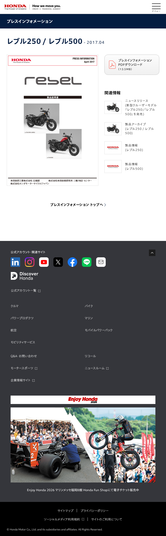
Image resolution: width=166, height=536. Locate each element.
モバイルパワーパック (99, 330)
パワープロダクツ (22, 318)
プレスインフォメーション (30, 21)
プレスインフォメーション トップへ (76, 204)
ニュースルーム (94, 368)
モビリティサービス (23, 342)
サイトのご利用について (106, 519)
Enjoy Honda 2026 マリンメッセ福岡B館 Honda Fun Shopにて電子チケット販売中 (83, 490)
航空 (14, 330)
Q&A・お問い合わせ (24, 356)
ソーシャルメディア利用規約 (62, 519)
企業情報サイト (20, 380)
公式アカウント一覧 (23, 290)
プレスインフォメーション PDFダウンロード (135, 64)
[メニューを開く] (156, 7)
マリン (89, 318)
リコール (90, 356)
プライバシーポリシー (94, 510)
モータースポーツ (22, 368)
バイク (89, 306)
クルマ (15, 306)
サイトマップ (65, 510)
